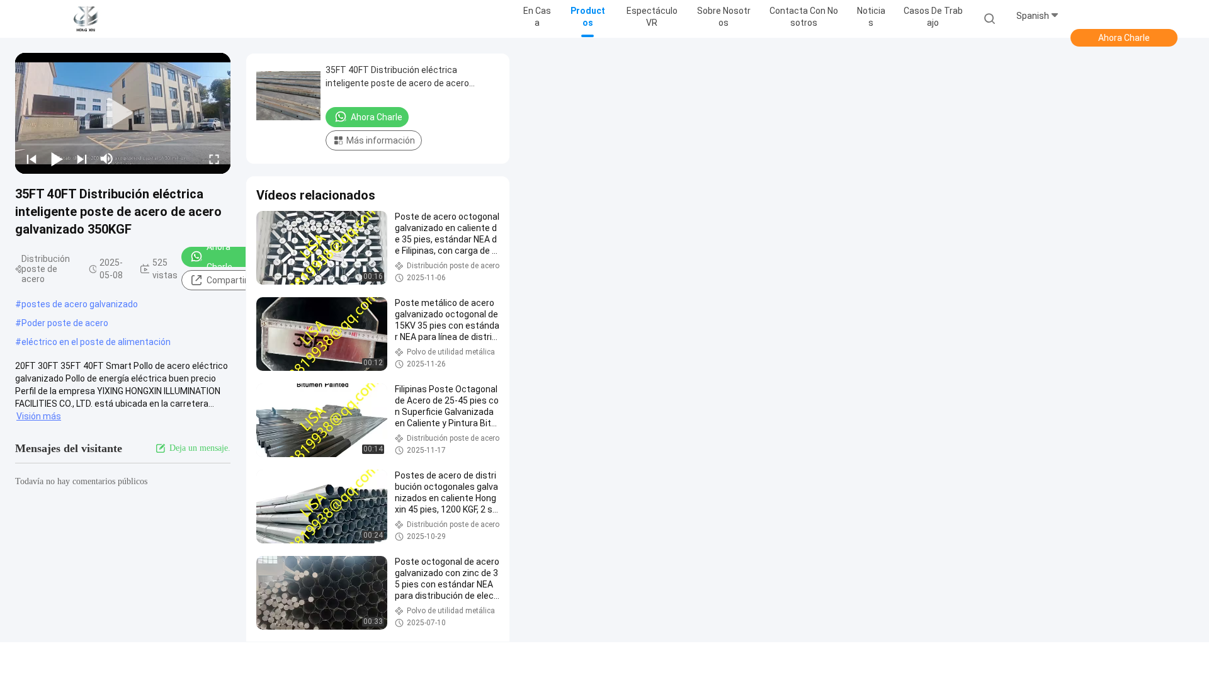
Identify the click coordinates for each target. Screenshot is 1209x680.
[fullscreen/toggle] (214, 158)
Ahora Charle (1124, 38)
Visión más (38, 416)
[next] (81, 158)
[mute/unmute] (107, 158)
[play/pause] (56, 158)
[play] (123, 113)
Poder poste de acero (64, 323)
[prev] (31, 158)
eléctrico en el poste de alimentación (96, 342)
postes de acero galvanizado (79, 304)
